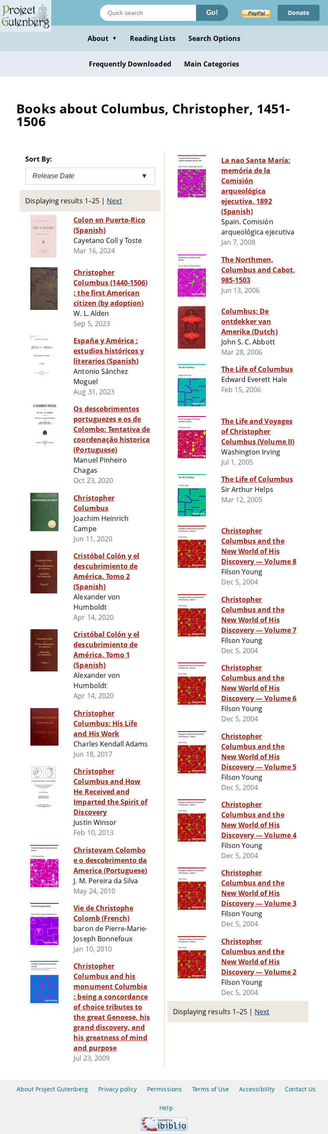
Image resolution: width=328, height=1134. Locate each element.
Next (114, 200)
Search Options (214, 38)
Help (166, 1108)
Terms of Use (210, 1089)
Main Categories (212, 64)
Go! (212, 12)
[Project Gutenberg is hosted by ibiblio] (164, 1129)
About (102, 38)
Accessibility (257, 1089)
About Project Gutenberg (52, 1089)
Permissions (164, 1089)
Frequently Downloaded (130, 64)
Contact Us (300, 1089)
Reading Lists (153, 38)
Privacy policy (117, 1089)
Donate (298, 13)
